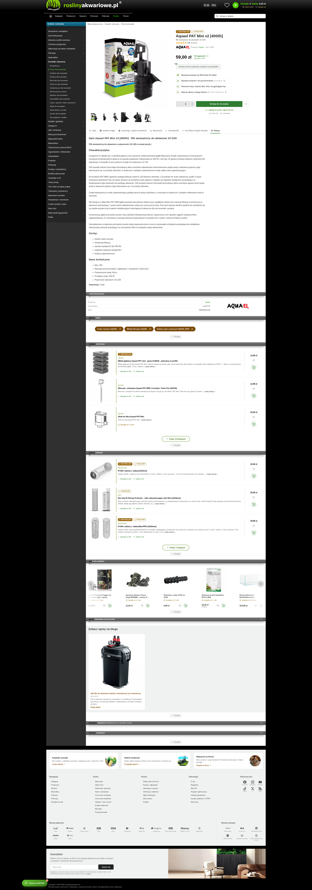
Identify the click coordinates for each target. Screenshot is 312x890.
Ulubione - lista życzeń (103, 802)
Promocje (94, 16)
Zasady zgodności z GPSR (200, 799)
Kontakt (146, 802)
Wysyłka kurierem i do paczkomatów (197, 81)
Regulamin (194, 785)
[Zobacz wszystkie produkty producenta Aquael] (183, 47)
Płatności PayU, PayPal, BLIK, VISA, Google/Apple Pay (203, 86)
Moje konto (99, 781)
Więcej (89, 873)
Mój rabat (98, 809)
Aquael (207, 302)
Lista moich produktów (103, 799)
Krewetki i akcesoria (112, 24)
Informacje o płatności (151, 792)
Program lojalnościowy (199, 792)
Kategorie (59, 16)
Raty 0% (194, 788)
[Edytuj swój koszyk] (236, 5)
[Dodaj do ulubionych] (246, 104)
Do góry (177, 337)
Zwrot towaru (147, 799)
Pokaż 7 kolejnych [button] (177, 548)
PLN (213, 5)
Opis (94, 130)
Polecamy (199, 31)
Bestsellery (55, 792)
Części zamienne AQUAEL (107, 329)
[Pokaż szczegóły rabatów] (226, 92)
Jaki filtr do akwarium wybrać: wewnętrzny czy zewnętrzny (115, 693)
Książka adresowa (101, 805)
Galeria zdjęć (109, 130)
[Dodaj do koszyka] (254, 367)
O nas (193, 781)
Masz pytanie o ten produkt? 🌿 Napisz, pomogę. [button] (57, 881)
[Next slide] (261, 584)
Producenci (71, 16)
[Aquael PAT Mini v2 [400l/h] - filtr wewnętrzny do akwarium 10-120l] (128, 69)
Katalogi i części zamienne (134, 130)
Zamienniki (173, 130)
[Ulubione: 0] (227, 5)
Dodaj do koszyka (219, 104)
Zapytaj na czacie (215, 110)
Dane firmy (195, 802)
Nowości (82, 16)
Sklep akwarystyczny (94, 24)
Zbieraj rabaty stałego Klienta (194, 92)
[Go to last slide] (91, 584)
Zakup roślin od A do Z (151, 781)
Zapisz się (106, 867)
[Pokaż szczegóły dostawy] (224, 81)
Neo (119, 495)
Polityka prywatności (198, 795)
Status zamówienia (101, 792)
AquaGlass (122, 468)
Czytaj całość (95, 707)
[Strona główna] (50, 16)
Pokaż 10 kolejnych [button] (177, 439)
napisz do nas (228, 110)
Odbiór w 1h (140, 371)
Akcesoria (157, 130)
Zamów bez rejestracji (103, 788)
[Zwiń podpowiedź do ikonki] (69, 878)
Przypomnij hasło (101, 812)
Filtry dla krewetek (127, 24)
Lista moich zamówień (103, 795)
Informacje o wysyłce (150, 788)
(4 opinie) (194, 42)
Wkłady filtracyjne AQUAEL (137, 329)
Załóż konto (99, 785)
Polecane (105, 16)
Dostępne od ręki (57, 802)
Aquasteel (122, 523)
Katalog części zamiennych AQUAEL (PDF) (173, 329)
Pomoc (126, 16)
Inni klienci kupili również (196, 130)
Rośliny (116, 16)
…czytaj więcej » (149, 366)
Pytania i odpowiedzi (150, 785)
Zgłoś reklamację (149, 795)
